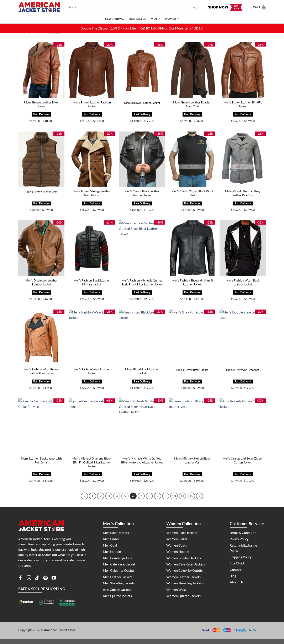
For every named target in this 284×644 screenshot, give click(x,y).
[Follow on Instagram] (29, 578)
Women (170, 18)
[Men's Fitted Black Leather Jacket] (142, 337)
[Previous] (84, 496)
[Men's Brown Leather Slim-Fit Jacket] (243, 70)
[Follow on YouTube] (54, 578)
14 (182, 496)
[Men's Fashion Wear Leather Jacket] (92, 337)
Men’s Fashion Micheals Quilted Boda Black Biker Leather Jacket (142, 282)
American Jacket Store (60, 630)
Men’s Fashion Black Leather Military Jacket (92, 282)
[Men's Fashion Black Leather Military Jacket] (92, 248)
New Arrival (114, 18)
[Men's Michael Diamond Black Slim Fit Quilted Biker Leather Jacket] (92, 426)
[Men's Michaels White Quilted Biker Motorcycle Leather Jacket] (142, 426)
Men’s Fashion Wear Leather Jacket (92, 371)
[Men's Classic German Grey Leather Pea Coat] (243, 159)
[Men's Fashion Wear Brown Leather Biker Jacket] (41, 337)
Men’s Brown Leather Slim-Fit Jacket (243, 104)
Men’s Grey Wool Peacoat (242, 369)
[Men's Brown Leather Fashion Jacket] (92, 70)
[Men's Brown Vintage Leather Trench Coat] (92, 159)
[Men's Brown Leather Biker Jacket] (41, 70)
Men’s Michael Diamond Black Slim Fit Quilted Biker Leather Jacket (91, 462)
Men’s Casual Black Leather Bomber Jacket (142, 193)
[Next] (199, 496)
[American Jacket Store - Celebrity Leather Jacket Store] (39, 7)
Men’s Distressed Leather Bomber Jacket (41, 282)
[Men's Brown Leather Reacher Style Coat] (192, 70)
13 (174, 496)
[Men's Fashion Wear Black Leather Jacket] (243, 248)
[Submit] (194, 7)
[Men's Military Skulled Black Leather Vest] (192, 426)
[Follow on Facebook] (20, 578)
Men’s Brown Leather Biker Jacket (41, 104)
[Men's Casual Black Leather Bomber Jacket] (142, 159)
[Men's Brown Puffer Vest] (41, 159)
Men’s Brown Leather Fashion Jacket (92, 104)
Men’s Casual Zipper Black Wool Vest (192, 193)
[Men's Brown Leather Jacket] (142, 70)
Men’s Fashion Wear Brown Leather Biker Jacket (41, 371)
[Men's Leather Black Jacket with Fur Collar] (41, 426)
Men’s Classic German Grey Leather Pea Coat (242, 193)
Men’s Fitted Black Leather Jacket (142, 371)
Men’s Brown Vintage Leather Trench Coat (92, 193)
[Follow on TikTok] (37, 578)
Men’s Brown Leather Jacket (142, 102)
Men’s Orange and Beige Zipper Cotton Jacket (243, 460)
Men (154, 18)
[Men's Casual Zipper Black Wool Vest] (192, 159)
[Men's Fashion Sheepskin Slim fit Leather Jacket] (192, 248)
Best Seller (137, 18)
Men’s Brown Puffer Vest (41, 191)
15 (191, 496)
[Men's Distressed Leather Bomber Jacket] (41, 248)
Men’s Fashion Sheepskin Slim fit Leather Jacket (192, 282)
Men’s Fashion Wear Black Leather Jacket (242, 282)
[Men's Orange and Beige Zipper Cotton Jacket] (243, 426)
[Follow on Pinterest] (45, 578)
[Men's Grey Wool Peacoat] (243, 337)
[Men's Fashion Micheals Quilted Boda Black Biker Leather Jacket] (142, 248)
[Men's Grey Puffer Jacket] (192, 337)
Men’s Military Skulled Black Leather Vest (192, 460)
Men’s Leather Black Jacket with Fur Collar (41, 460)
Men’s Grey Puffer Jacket (192, 369)
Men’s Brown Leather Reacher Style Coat (192, 104)
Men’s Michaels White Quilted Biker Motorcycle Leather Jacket (142, 460)
